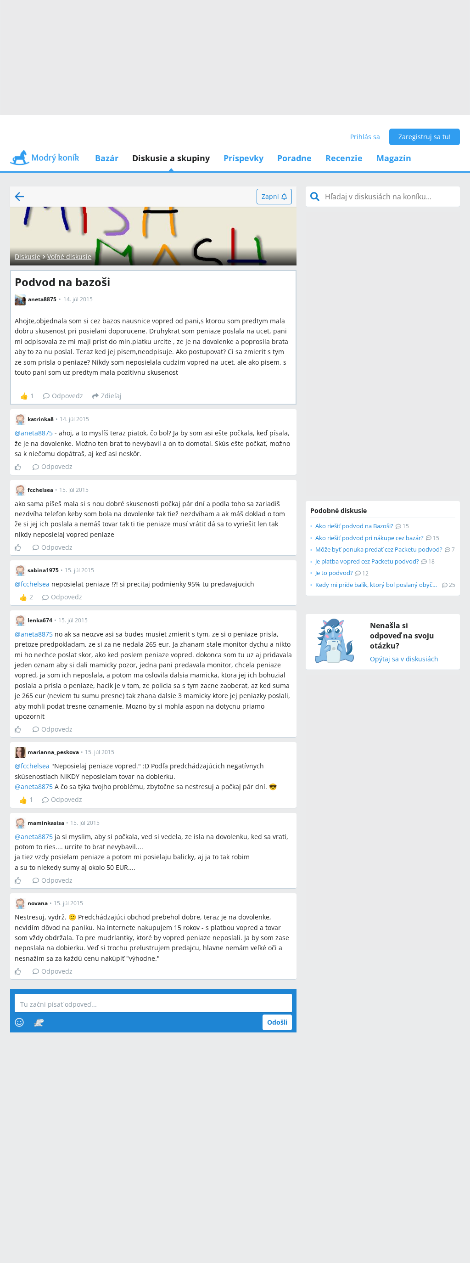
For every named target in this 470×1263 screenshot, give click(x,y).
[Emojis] (19, 1022)
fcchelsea (35, 584)
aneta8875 (37, 433)
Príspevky (243, 158)
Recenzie (344, 158)
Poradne (294, 158)
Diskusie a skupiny (171, 158)
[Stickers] (38, 1022)
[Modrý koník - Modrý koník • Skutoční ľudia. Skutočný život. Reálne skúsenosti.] (44, 160)
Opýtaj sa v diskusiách (404, 659)
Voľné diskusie (69, 256)
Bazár (106, 158)
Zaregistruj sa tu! (424, 136)
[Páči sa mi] (21, 467)
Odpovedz (67, 395)
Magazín (393, 158)
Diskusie (27, 256)
